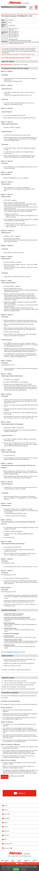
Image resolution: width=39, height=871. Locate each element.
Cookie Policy (19, 861)
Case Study (7, 814)
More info (23, 869)
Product (6, 810)
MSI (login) (35, 860)
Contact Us (7, 835)
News (5, 839)
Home (5, 805)
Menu (36, 9)
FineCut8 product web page (12, 652)
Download (5, 777)
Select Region (14, 7)
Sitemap (2, 860)
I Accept (16, 869)
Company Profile (8, 843)
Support (6, 826)
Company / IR (7, 848)
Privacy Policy (12, 861)
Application (7, 818)
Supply (6, 822)
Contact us (20, 863)
